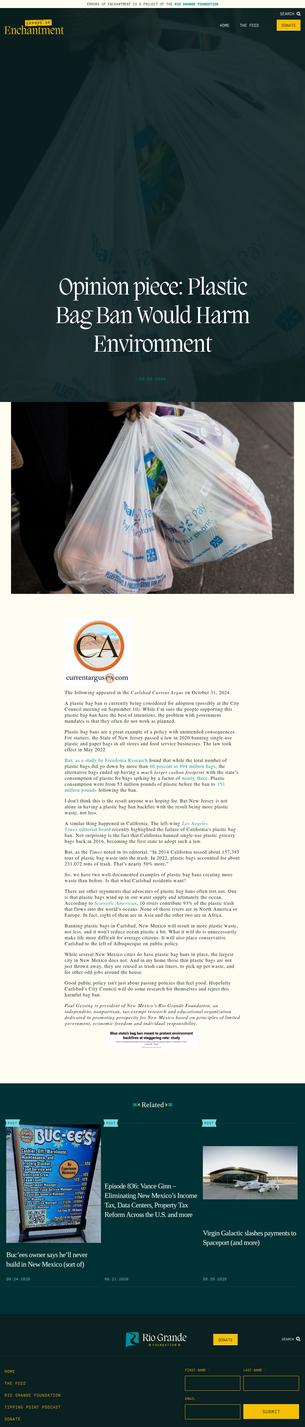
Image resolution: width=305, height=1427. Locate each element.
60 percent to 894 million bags (183, 766)
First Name (197, 1369)
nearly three (195, 778)
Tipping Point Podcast (32, 1406)
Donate (288, 25)
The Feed (249, 25)
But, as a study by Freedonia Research (106, 760)
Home (224, 25)
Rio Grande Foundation (196, 3)
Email (192, 1398)
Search (288, 13)
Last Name (254, 1369)
